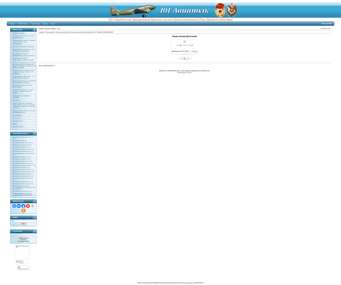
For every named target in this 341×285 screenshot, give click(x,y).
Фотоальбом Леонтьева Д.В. (22, 172)
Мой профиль (23, 23)
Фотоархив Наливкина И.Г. (22, 181)
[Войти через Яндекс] (28, 206)
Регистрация (35, 23)
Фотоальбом (50, 32)
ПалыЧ (195, 51)
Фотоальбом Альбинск (20, 167)
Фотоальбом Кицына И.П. (21, 161)
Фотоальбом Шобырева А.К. (22, 163)
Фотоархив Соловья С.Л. (21, 157)
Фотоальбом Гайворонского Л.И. (23, 137)
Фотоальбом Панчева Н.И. (22, 191)
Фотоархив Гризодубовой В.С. (23, 165)
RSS (58, 28)
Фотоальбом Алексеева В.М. (22, 184)
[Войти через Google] (32, 206)
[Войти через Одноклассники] (23, 211)
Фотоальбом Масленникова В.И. (23, 153)
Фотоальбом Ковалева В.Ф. (22, 151)
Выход (45, 23)
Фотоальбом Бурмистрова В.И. (23, 178)
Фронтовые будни (19, 140)
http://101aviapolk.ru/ (188, 283)
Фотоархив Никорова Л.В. (21, 145)
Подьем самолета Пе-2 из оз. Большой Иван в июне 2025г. (23, 194)
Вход (53, 23)
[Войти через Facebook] (23, 206)
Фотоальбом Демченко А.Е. (22, 143)
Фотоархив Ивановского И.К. (22, 149)
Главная (12, 23)
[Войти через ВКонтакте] (19, 206)
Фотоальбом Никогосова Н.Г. (22, 169)
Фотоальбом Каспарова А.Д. (22, 176)
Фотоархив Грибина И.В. (21, 147)
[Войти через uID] (14, 206)
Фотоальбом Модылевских (22, 174)
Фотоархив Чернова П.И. (21, 159)
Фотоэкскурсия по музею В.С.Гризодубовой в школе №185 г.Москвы (24, 187)
